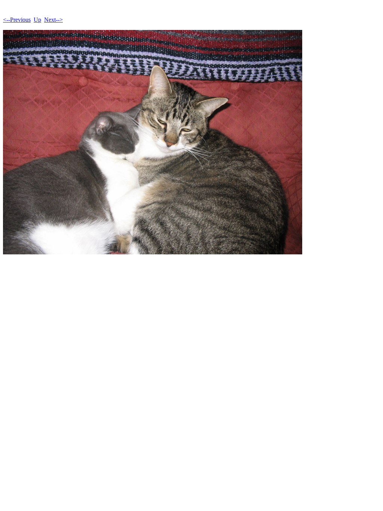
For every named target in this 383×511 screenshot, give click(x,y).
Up (37, 19)
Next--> (53, 19)
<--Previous (17, 19)
